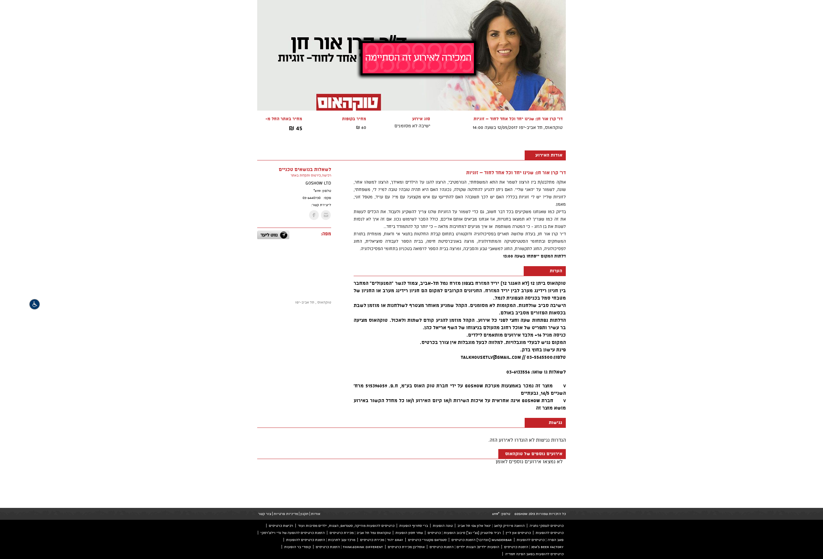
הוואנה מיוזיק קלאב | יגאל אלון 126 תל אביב (491, 525)
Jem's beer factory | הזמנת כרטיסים (534, 547)
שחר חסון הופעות (409, 533)
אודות (315, 514)
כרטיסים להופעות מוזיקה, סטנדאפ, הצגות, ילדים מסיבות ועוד (346, 525)
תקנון (304, 514)
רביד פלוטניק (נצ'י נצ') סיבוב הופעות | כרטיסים (464, 533)
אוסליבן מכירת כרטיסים (406, 547)
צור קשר (264, 514)
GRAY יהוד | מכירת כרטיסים (381, 540)
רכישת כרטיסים (281, 525)
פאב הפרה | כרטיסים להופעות (540, 540)
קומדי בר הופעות (297, 547)
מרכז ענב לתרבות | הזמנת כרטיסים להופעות (320, 540)
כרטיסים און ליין (518, 533)
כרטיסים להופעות (550, 533)
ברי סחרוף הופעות (413, 525)
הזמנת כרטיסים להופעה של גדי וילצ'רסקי (292, 533)
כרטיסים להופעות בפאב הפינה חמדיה (534, 554)
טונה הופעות (443, 525)
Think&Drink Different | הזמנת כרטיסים (349, 547)
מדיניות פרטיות (286, 514)
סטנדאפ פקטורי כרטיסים (427, 540)
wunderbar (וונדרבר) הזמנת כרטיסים (481, 540)
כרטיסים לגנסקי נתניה (546, 525)
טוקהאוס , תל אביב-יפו (313, 302)
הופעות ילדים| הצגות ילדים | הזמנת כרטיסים (464, 547)
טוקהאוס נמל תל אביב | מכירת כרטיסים (360, 533)
